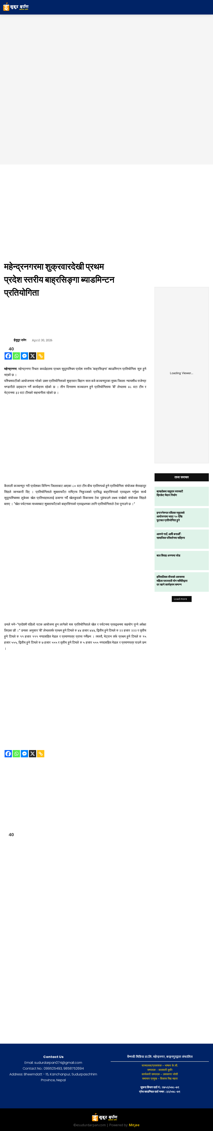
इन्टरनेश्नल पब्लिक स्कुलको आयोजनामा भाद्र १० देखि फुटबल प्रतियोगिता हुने (171, 516)
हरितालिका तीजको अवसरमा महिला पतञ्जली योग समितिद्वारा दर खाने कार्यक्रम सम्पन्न (172, 580)
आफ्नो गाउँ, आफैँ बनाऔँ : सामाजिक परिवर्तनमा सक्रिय (171, 535)
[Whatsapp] (16, 356)
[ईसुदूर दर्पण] (9, 340)
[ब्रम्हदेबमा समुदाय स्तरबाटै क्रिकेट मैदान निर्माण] (199, 496)
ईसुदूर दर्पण (20, 340)
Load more (180, 599)
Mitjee (134, 1125)
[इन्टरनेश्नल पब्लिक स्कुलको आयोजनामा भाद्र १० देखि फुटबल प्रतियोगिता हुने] (199, 518)
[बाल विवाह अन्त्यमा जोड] (199, 561)
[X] (32, 356)
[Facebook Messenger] (24, 356)
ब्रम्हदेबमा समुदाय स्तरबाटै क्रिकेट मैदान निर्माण (170, 493)
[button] (200, 7)
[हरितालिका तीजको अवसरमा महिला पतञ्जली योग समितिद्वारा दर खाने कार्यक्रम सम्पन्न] (199, 582)
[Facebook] (8, 356)
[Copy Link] (40, 356)
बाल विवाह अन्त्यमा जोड (168, 555)
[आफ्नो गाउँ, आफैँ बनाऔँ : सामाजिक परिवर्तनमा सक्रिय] (199, 539)
